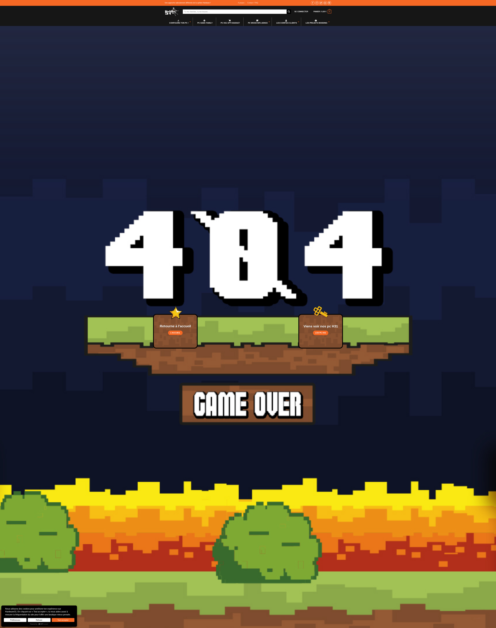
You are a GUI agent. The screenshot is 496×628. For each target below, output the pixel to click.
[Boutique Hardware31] (172, 11)
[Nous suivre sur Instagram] (317, 3)
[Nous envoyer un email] (325, 3)
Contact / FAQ (252, 3)
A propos (241, 3)
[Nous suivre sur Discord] (329, 3)
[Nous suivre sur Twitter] (321, 3)
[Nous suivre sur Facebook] (313, 3)
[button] (301, 11)
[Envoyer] (289, 11)
